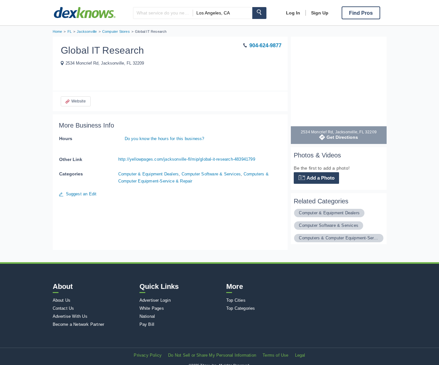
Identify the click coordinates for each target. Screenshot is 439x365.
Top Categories (240, 308)
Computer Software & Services (211, 174)
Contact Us (63, 308)
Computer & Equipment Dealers (148, 174)
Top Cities (236, 300)
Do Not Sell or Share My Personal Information (212, 355)
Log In (293, 12)
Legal (300, 355)
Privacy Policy (148, 355)
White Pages (151, 308)
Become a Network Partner (78, 324)
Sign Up (319, 12)
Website (78, 101)
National (147, 316)
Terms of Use (275, 355)
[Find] (259, 13)
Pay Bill (147, 324)
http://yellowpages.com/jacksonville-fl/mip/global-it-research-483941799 (186, 159)
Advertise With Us (70, 316)
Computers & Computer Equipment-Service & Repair (338, 238)
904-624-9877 (265, 45)
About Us (62, 300)
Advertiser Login (155, 300)
